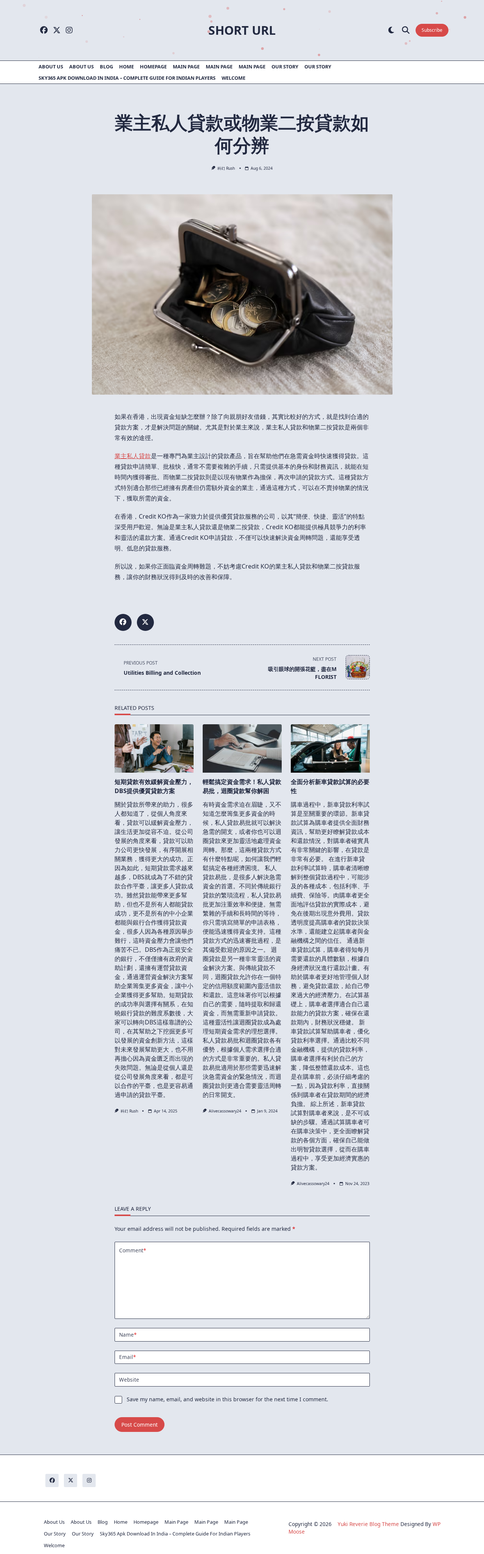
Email (127, 1356)
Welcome (233, 77)
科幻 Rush (226, 168)
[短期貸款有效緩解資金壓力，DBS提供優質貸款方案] (154, 748)
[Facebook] (44, 30)
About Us (51, 66)
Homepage (153, 66)
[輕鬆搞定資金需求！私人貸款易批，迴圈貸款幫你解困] (242, 748)
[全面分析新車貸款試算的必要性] (330, 748)
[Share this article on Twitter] (145, 622)
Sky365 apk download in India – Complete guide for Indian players (127, 77)
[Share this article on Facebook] (123, 622)
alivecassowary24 (225, 1111)
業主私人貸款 (133, 456)
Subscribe (432, 30)
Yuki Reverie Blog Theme (368, 1524)
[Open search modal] (406, 30)
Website (129, 1379)
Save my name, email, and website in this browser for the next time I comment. (227, 1399)
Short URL (242, 30)
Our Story (284, 66)
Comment (132, 1250)
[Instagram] (69, 30)
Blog (106, 66)
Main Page (186, 66)
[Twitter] (56, 30)
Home (126, 66)
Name (128, 1334)
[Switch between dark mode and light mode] (391, 30)
